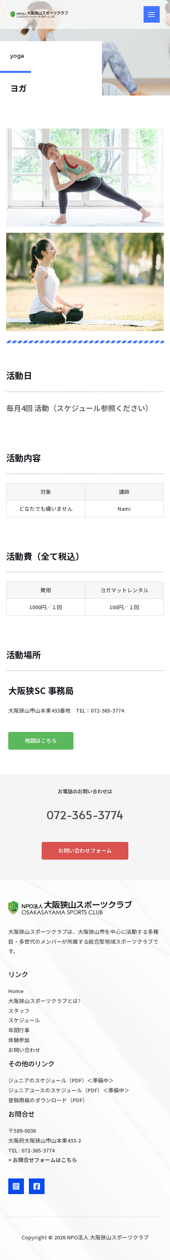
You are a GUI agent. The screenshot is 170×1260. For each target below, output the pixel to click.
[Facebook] (37, 1186)
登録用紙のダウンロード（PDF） (48, 1100)
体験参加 (19, 1040)
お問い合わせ (24, 1050)
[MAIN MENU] (152, 14)
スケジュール (24, 1020)
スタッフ (19, 1011)
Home (16, 991)
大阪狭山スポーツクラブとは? (44, 1001)
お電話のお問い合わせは (85, 791)
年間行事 (19, 1030)
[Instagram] (16, 1186)
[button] (40, 741)
